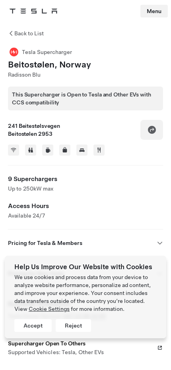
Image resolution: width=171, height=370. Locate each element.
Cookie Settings (49, 309)
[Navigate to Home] (33, 11)
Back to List (29, 33)
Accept (33, 325)
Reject (73, 325)
